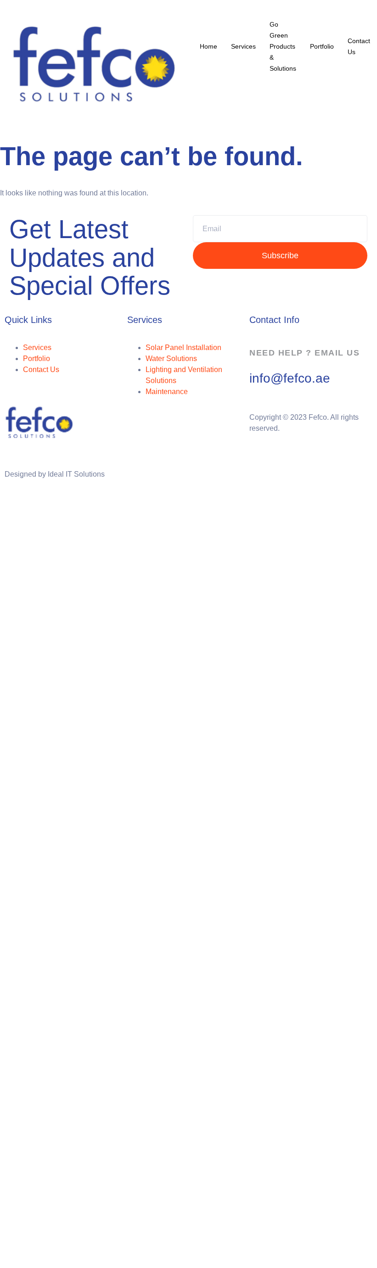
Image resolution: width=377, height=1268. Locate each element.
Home (208, 46)
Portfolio (322, 46)
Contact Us (359, 46)
